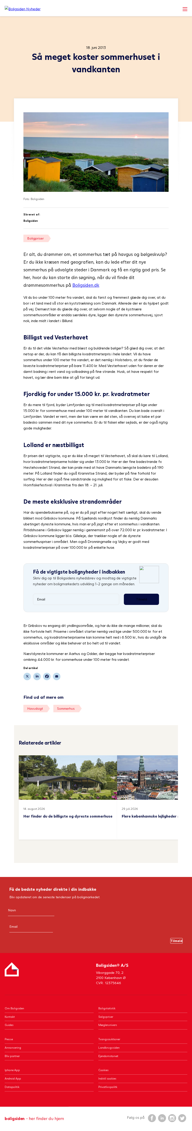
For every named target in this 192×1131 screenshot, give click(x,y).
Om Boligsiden (14, 1008)
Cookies (103, 1070)
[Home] (23, 9)
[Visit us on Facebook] (151, 1118)
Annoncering (13, 1047)
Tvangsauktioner (109, 1039)
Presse (9, 1039)
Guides (9, 1025)
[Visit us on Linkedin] (162, 1118)
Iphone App (12, 1070)
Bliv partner (12, 1056)
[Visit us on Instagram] (172, 1118)
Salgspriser (105, 1016)
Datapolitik (12, 1087)
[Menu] (185, 9)
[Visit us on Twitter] (182, 1118)
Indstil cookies (107, 1078)
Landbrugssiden (109, 1047)
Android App (13, 1078)
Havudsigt (35, 708)
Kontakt (10, 1016)
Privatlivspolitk (107, 1087)
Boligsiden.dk (85, 285)
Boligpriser (35, 238)
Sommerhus (66, 708)
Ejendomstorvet (108, 1056)
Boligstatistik (106, 1008)
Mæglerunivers (107, 1025)
